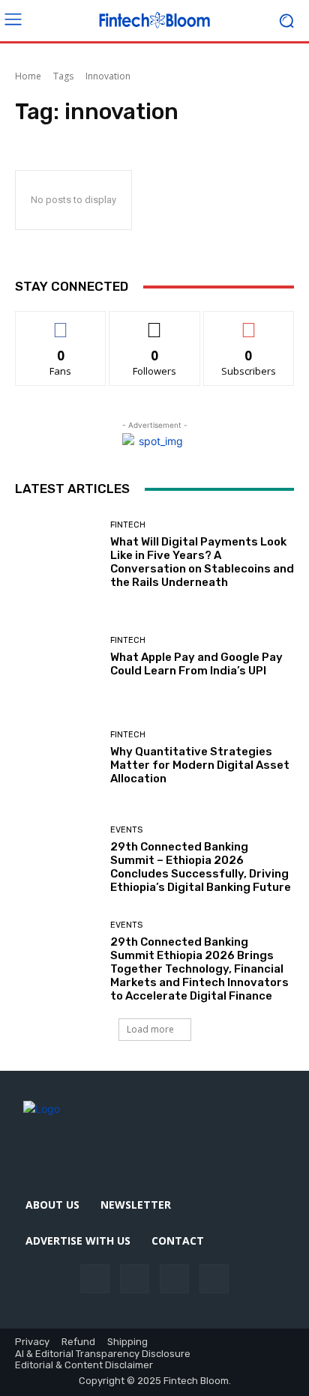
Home (28, 76)
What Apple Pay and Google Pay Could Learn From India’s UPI (196, 663)
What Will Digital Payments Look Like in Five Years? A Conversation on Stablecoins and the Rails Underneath (202, 562)
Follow (154, 322)
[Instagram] (134, 1278)
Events (126, 830)
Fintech (128, 525)
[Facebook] (95, 1278)
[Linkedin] (174, 1278)
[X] (214, 1278)
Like (61, 322)
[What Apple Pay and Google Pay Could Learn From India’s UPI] (57, 657)
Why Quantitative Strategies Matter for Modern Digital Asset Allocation (200, 765)
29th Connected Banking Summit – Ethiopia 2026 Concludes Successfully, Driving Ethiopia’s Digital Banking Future (200, 867)
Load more (150, 1029)
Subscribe (249, 322)
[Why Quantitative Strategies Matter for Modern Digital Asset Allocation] (57, 758)
